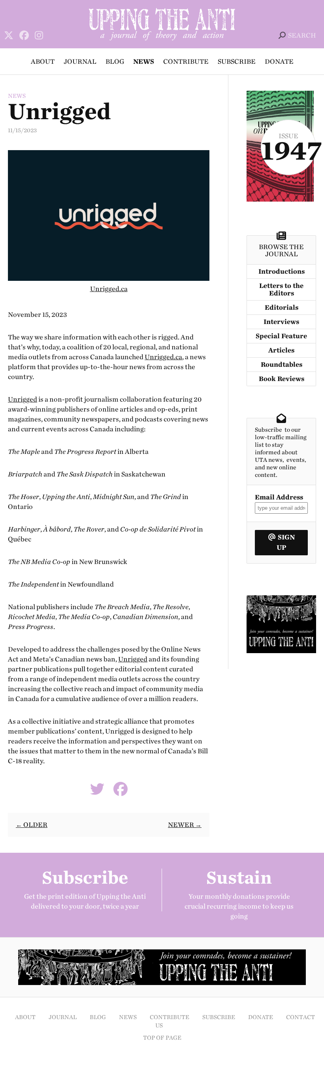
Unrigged (22, 399)
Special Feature (281, 336)
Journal (80, 61)
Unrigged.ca (109, 289)
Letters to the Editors (281, 289)
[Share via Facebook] (120, 792)
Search (302, 35)
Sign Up (286, 542)
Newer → (185, 825)
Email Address (279, 497)
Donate (279, 61)
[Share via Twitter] (97, 792)
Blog (114, 61)
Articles (281, 350)
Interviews (281, 322)
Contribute (186, 61)
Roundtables (281, 364)
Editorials (281, 307)
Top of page (162, 1038)
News (143, 61)
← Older (31, 825)
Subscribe (237, 61)
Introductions (281, 271)
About (43, 61)
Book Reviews (281, 379)
